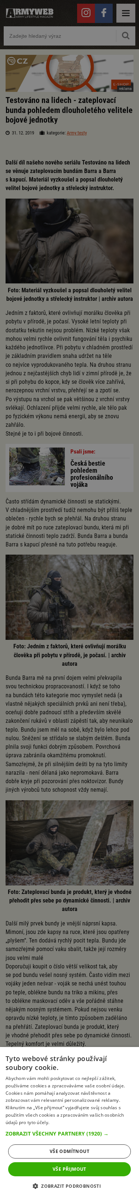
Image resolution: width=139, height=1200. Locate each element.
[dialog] (69, 1123)
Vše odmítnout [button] (69, 1151)
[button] (69, 1133)
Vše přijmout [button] (69, 1169)
